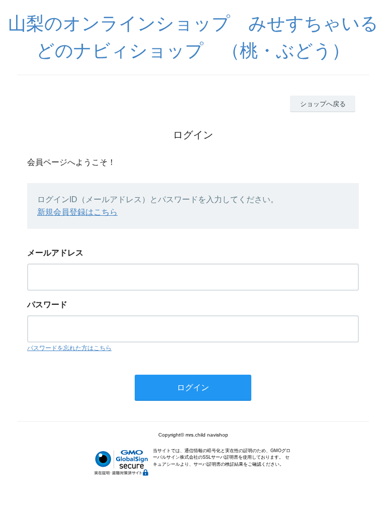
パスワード (47, 304)
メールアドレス (55, 252)
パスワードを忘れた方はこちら (69, 348)
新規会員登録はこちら (77, 212)
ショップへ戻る (323, 104)
